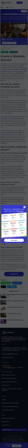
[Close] (24, 207)
